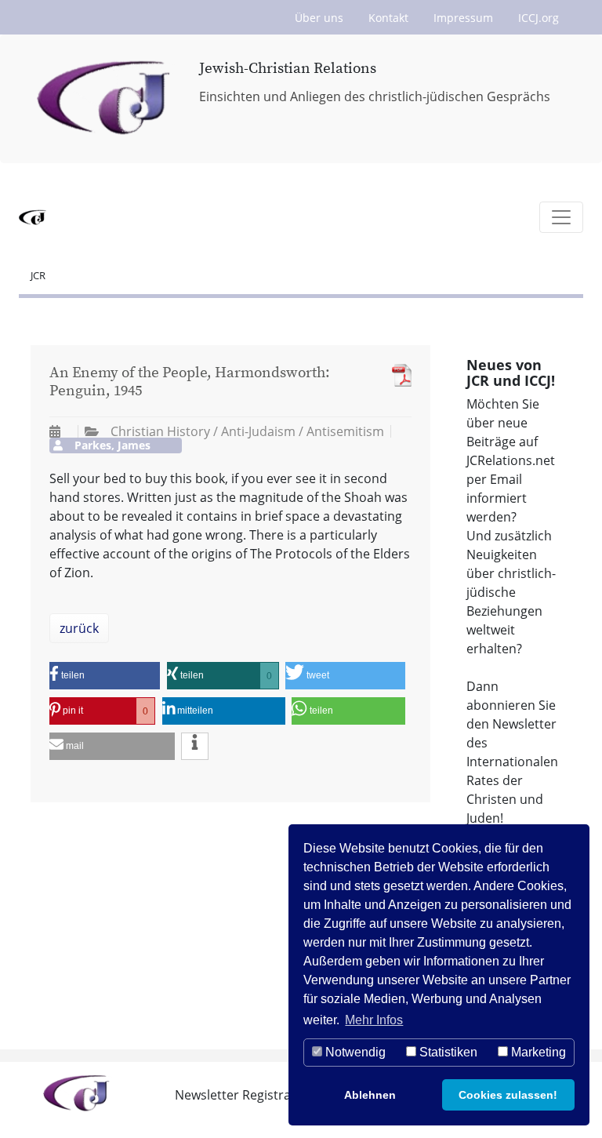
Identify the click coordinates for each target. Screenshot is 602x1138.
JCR (38, 275)
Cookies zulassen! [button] (508, 1095)
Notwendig (354, 1052)
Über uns (319, 17)
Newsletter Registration (244, 1094)
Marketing (537, 1052)
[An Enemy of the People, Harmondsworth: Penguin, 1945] (398, 375)
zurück (79, 628)
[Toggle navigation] (561, 217)
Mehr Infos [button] (374, 1020)
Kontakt (388, 17)
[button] (104, 675)
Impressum (463, 17)
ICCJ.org (538, 17)
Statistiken (446, 1052)
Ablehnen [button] (370, 1095)
